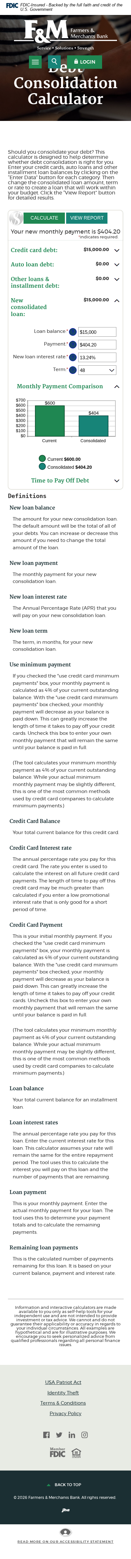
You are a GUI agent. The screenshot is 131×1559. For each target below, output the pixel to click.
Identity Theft (63, 1393)
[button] (65, 250)
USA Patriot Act (63, 1382)
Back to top (67, 1485)
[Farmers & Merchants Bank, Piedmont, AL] (65, 35)
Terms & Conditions (63, 1403)
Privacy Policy (65, 1413)
